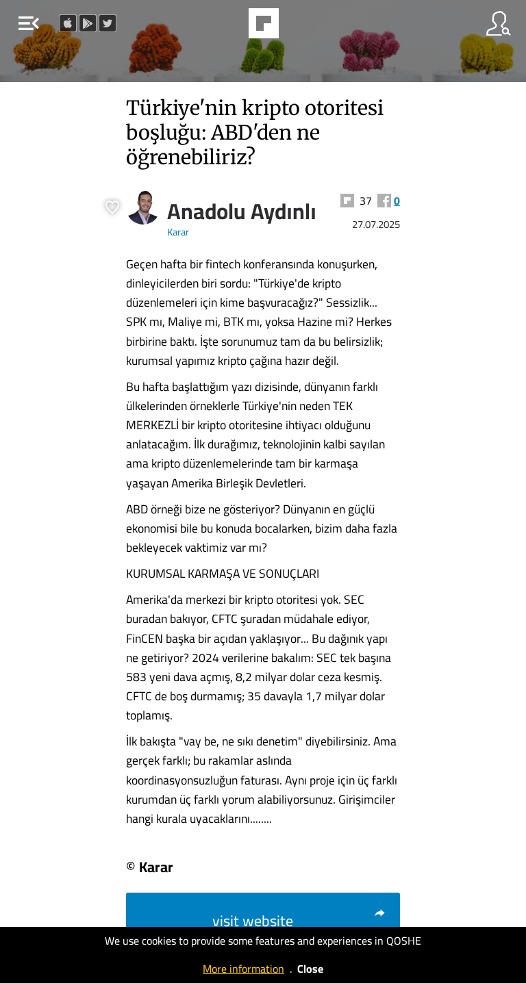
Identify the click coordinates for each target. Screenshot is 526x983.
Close (310, 968)
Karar (178, 231)
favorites (226, 27)
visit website (252, 920)
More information (243, 968)
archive (299, 27)
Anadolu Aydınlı (241, 210)
